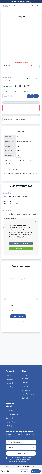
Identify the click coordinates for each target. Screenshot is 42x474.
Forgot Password (12, 387)
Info (27, 1)
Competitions (11, 418)
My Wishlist (10, 383)
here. (30, 237)
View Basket (24, 471)
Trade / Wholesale (12, 414)
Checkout (35, 471)
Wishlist (21, 7)
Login (26, 7)
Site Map (9, 426)
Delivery (25, 382)
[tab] (21, 131)
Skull (10, 305)
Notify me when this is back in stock (15, 91)
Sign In (8, 375)
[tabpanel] (21, 155)
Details (21, 131)
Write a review (7, 80)
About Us (9, 410)
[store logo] (6, 6)
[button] (14, 6)
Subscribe (21, 453)
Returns (25, 386)
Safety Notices (27, 398)
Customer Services (26, 377)
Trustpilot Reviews (12, 422)
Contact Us (26, 390)
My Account (10, 379)
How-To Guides (28, 394)
